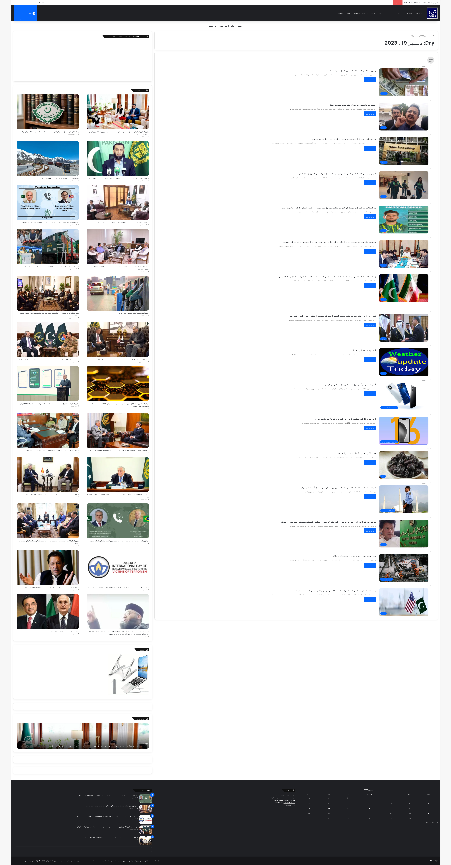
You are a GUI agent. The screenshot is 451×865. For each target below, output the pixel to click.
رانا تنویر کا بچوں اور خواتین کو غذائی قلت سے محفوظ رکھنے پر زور (52, 450)
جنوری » (428, 822)
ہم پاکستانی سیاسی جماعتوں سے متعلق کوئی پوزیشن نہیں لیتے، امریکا (335, 590)
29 (347, 818)
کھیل (348, 13)
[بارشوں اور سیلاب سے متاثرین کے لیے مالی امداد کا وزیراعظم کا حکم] (118, 202)
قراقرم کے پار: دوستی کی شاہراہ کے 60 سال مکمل (60, 178)
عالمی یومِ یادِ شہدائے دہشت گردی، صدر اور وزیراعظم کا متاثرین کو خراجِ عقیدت (118, 587)
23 (329, 813)
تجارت (373, 13)
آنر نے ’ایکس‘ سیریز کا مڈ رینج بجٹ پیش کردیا (349, 384)
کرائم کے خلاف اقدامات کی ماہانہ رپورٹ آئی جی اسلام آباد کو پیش (338, 487)
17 (309, 808)
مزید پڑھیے (370, 80)
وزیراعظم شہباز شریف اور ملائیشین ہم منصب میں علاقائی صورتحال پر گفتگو (50, 222)
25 (428, 818)
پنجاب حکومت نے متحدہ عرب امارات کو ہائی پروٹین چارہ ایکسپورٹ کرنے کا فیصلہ (329, 242)
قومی (410, 13)
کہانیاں (49, 861)
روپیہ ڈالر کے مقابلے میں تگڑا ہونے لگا (352, 70)
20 (391, 813)
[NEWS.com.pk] (432, 13)
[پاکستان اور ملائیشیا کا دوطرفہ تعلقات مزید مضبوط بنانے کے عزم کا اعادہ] (118, 339)
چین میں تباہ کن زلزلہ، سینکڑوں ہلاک (354, 556)
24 (309, 813)
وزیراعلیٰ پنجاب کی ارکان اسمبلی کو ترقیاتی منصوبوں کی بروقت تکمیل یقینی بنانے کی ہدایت (98, 746)
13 (391, 808)
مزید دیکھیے (83, 850)
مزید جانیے (290, 805)
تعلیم (388, 13)
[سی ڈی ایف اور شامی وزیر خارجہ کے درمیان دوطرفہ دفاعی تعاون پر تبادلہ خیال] (48, 339)
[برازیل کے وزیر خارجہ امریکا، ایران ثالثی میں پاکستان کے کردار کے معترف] (118, 520)
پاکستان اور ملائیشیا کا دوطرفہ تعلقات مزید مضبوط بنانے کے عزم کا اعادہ (120, 359)
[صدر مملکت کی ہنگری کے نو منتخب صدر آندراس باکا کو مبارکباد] (48, 611)
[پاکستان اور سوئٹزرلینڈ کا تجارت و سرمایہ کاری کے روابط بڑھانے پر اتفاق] (118, 430)
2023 (422, 36)
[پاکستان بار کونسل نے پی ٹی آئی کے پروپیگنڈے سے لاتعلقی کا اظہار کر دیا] (48, 111)
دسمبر (416, 36)
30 (329, 818)
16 (329, 808)
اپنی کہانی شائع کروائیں (24, 861)
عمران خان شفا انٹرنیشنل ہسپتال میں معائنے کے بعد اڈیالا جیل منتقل (52, 587)
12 (410, 808)
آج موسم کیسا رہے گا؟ (363, 350)
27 (391, 818)
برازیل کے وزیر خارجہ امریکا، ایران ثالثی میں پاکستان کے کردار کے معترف (119, 541)
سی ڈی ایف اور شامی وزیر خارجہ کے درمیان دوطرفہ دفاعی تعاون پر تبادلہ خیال (48, 359)
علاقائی (114, 861)
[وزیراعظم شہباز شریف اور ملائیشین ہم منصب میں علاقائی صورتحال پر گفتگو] (48, 202)
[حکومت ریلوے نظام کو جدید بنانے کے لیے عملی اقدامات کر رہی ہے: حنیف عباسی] (48, 246)
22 (347, 813)
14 (369, 808)
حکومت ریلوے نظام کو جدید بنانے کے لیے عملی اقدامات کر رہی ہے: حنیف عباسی (49, 266)
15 (347, 808)
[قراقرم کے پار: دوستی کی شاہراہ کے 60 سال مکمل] (48, 158)
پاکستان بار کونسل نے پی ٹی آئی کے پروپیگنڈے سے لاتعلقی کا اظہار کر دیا (50, 132)
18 (428, 813)
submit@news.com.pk (287, 800)
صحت (380, 13)
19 (410, 813)
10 (309, 803)
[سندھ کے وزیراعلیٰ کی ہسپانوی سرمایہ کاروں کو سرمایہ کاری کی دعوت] (48, 474)
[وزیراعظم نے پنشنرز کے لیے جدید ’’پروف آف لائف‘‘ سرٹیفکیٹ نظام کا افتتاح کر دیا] (48, 383)
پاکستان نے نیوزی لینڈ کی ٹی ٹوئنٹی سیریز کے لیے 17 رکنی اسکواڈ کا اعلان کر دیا (328, 207)
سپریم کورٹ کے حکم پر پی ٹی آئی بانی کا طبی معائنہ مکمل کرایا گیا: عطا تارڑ (119, 178)
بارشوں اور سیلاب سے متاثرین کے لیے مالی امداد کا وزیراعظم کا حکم (122, 222)
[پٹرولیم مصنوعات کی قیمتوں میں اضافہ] (118, 293)
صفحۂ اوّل (418, 13)
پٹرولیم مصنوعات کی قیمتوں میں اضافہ (134, 313)
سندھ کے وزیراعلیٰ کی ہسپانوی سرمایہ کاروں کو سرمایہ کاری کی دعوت (52, 494)
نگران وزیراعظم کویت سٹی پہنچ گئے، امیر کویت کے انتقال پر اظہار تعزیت (333, 315)
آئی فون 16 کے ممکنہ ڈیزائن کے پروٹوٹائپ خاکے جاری (345, 418)
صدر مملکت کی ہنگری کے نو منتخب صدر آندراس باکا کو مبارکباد (55, 631)
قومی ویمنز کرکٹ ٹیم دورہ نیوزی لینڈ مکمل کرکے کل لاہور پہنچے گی (337, 173)
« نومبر (435, 822)
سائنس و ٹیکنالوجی (360, 13)
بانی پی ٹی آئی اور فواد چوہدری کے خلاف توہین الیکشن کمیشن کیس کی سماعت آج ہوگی (328, 521)
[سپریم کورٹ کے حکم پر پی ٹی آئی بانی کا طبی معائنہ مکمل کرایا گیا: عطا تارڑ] (118, 158)
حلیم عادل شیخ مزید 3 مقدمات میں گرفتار (352, 104)
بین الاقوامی (398, 13)
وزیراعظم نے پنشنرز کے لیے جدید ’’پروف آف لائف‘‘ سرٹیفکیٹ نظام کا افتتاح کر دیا (48, 404)
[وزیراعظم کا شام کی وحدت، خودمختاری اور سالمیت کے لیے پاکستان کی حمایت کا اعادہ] (48, 520)
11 (428, 808)
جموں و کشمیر (123, 861)
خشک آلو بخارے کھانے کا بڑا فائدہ (356, 453)
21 (369, 813)
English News (40, 861)
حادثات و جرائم (104, 861)
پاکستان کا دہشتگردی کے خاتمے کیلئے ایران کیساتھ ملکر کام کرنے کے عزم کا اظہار (327, 276)
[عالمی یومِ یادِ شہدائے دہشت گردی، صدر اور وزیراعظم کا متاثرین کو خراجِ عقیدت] (118, 567)
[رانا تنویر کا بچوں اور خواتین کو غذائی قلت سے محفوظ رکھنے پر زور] (48, 430)
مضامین (340, 13)
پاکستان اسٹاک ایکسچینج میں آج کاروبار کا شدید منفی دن (342, 139)
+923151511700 (289, 803)
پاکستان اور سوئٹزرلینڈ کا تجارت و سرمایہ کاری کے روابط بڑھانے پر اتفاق (119, 450)
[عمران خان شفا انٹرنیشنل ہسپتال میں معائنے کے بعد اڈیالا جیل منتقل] (48, 567)
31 (309, 818)
